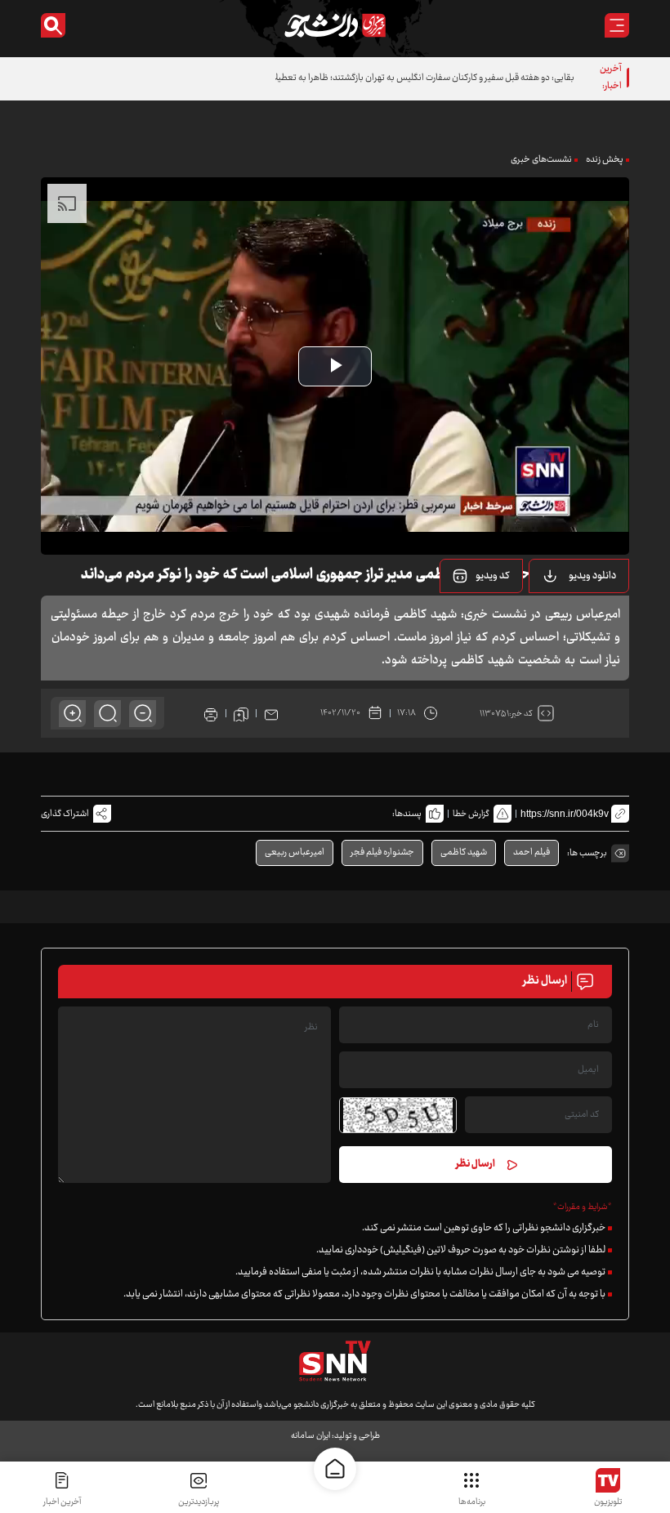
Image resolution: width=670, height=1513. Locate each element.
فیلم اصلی (572, 618)
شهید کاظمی (463, 852)
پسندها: (407, 814)
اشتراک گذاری (65, 814)
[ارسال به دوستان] (271, 713)
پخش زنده (604, 159)
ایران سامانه (310, 1436)
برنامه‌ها (471, 1502)
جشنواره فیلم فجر (382, 852)
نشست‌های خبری (541, 159)
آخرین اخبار (62, 1502)
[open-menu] (617, 25)
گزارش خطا (471, 814)
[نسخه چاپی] (211, 713)
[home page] (335, 1469)
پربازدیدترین (198, 1502)
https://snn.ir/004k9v (564, 813)
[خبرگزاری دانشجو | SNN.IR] (335, 25)
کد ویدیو (493, 576)
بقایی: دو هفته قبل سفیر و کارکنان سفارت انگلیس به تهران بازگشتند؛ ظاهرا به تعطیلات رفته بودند (400, 78)
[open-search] (53, 25)
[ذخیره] (241, 713)
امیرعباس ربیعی (294, 852)
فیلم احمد (531, 852)
